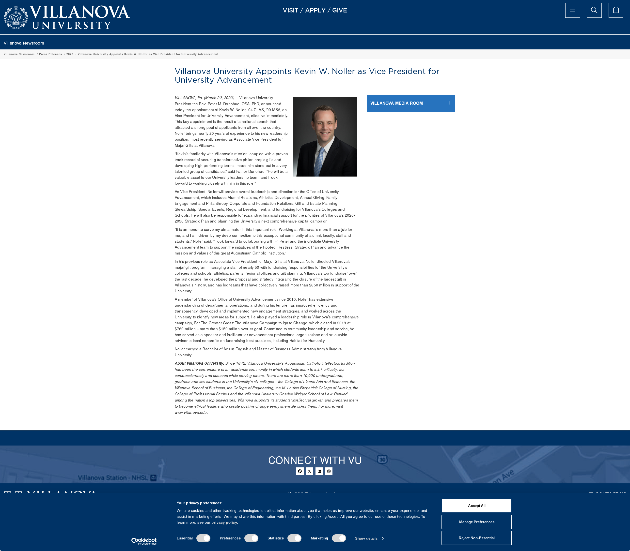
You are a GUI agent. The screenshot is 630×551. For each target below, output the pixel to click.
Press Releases (50, 54)
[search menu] (594, 10)
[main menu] (572, 10)
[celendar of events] (616, 10)
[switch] (251, 538)
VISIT (291, 10)
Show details (366, 538)
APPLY (315, 10)
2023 (69, 54)
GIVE (339, 10)
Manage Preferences (476, 522)
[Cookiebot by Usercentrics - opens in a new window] (144, 541)
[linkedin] (319, 471)
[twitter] (309, 471)
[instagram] (328, 471)
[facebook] (300, 471)
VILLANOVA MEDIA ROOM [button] (396, 103)
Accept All (477, 506)
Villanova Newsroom (24, 43)
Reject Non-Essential (477, 538)
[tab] (411, 103)
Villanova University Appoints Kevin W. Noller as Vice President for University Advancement (148, 54)
